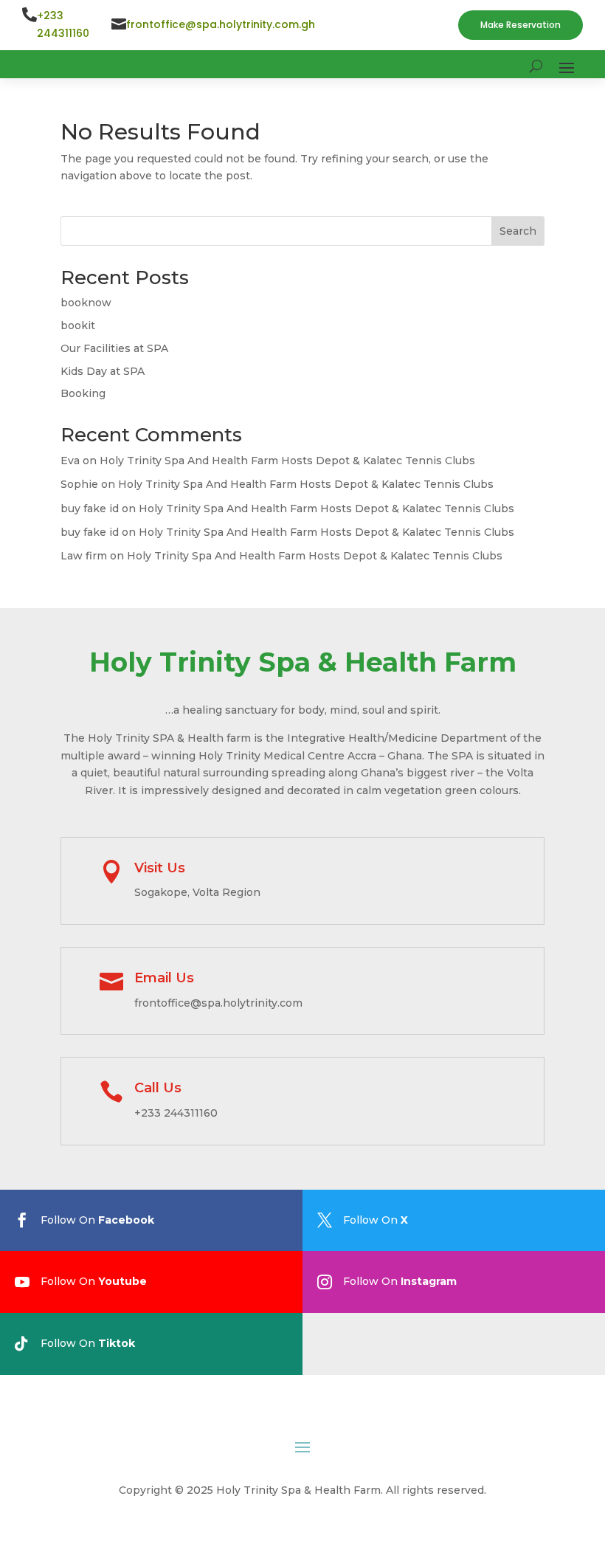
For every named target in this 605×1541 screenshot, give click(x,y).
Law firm (83, 555)
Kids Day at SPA (102, 371)
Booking (83, 393)
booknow (85, 302)
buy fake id (89, 508)
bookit (77, 325)
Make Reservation (520, 24)
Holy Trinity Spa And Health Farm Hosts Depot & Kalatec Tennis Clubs (287, 460)
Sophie (79, 484)
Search (517, 231)
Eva (70, 460)
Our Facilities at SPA (114, 348)
